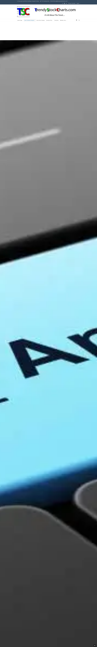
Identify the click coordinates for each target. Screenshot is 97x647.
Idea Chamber (72, 3)
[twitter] (66, 3)
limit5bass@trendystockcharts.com (59, 1)
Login (78, 3)
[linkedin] (64, 3)
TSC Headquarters (45, 1)
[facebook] (62, 3)
